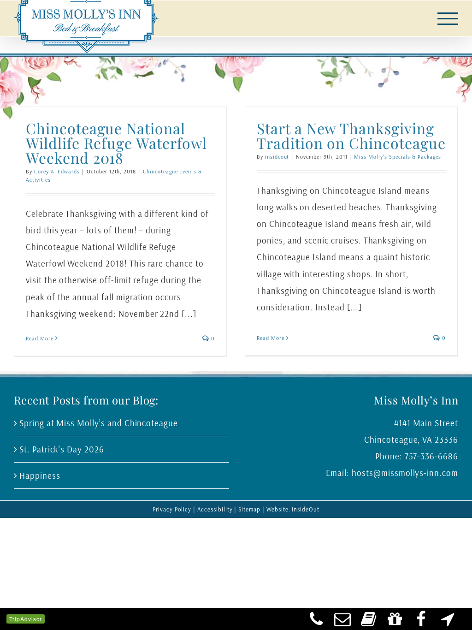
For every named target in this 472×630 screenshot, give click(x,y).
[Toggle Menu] (448, 18)
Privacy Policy (172, 509)
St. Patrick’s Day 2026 (61, 449)
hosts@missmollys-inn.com (405, 472)
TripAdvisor (25, 619)
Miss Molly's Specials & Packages (397, 156)
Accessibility (214, 509)
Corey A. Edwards (57, 171)
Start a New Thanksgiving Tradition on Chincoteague (351, 135)
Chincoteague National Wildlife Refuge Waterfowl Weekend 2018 (116, 142)
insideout (277, 156)
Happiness (39, 475)
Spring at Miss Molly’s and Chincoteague (98, 422)
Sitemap (249, 509)
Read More (39, 338)
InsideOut (305, 509)
